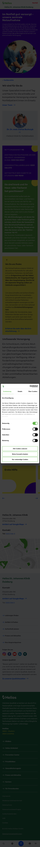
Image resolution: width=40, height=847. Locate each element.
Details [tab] (20, 391)
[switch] (35, 429)
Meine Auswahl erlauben (20, 454)
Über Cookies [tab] (32, 391)
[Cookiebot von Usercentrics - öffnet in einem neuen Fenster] (30, 386)
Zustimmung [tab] (7, 391)
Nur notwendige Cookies (20, 459)
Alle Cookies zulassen (20, 448)
